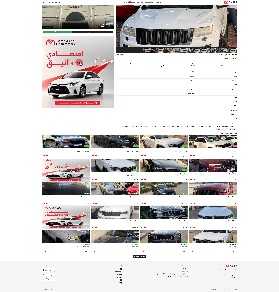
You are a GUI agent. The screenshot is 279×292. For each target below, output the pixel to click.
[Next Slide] (235, 26)
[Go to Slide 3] (219, 50)
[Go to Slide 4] (211, 50)
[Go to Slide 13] (146, 50)
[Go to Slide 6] (197, 50)
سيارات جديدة (234, 270)
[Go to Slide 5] (204, 50)
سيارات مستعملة (223, 270)
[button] (43, 2)
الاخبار (225, 275)
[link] (48, 270)
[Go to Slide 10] (168, 50)
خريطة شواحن (234, 275)
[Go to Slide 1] (233, 50)
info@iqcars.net (182, 271)
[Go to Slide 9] (175, 50)
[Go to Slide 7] (190, 50)
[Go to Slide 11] (160, 50)
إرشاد (236, 272)
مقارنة (225, 272)
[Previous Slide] (117, 26)
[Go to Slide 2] (226, 50)
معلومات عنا (234, 277)
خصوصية (53, 290)
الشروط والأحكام (45, 290)
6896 (184, 269)
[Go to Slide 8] (182, 50)
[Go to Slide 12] (153, 50)
